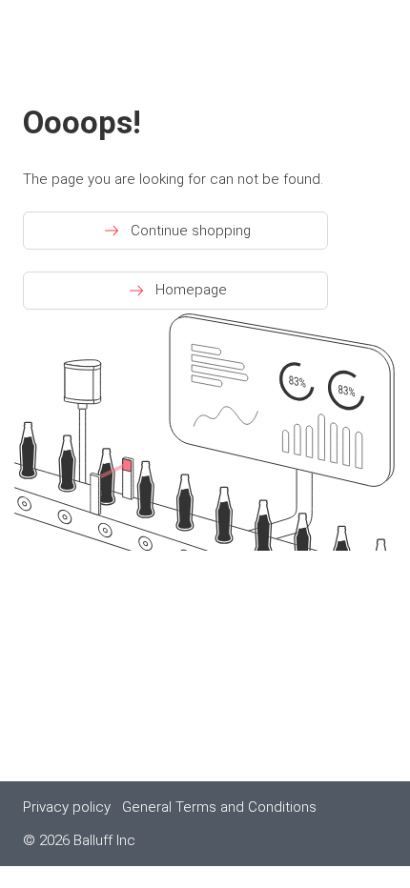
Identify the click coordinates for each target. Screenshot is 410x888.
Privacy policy (67, 807)
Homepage (191, 289)
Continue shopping (191, 230)
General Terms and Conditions (219, 807)
